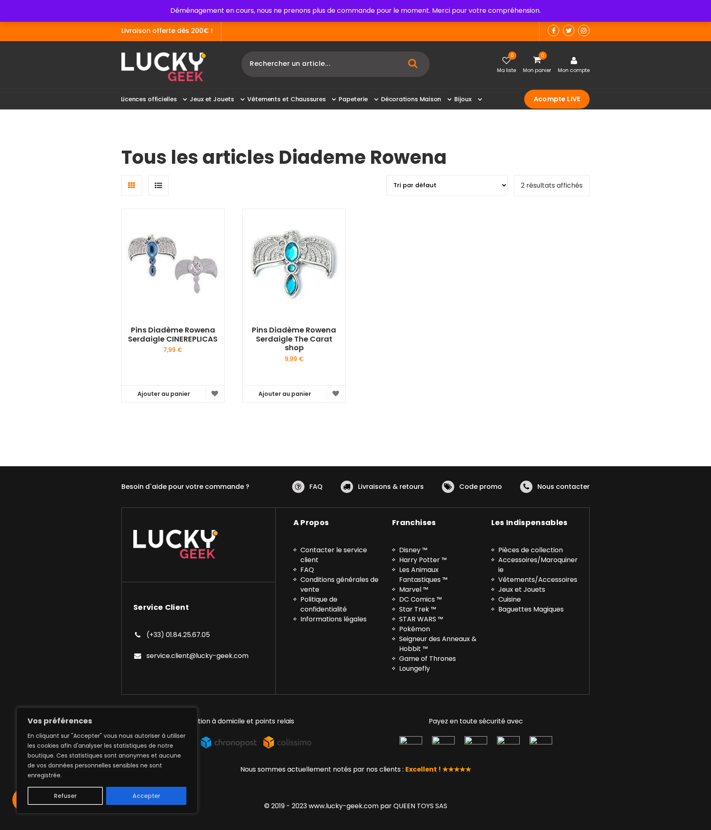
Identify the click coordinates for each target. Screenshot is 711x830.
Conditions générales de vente (339, 584)
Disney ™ (413, 550)
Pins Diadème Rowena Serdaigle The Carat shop (294, 338)
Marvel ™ (413, 589)
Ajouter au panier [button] (163, 394)
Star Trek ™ (417, 609)
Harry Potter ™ (423, 560)
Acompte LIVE (557, 99)
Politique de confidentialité (323, 604)
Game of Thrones (427, 658)
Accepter (146, 796)
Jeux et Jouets (521, 589)
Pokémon (414, 629)
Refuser (65, 796)
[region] (107, 760)
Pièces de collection (530, 550)
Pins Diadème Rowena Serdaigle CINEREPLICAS (173, 334)
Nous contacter (563, 486)
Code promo (480, 486)
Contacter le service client (333, 555)
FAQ (316, 486)
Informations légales (333, 619)
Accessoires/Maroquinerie (538, 564)
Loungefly (414, 668)
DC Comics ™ (420, 599)
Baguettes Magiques (531, 609)
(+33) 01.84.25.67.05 (178, 634)
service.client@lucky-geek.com (197, 655)
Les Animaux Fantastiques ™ (423, 574)
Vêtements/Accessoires (537, 579)
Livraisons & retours (391, 486)
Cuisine (509, 599)
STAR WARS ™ (421, 619)
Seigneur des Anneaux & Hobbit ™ (437, 643)
